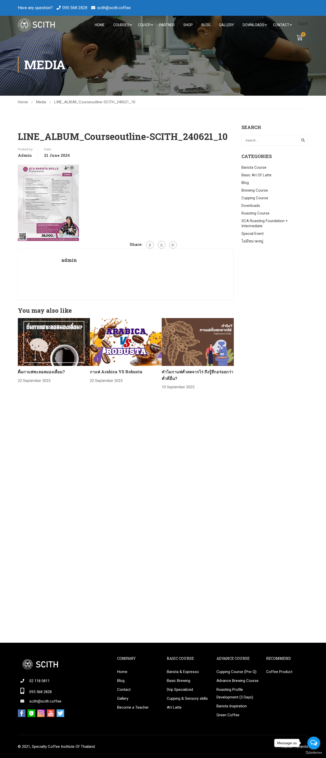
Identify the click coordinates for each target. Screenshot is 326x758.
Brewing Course (254, 190)
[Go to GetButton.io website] (314, 752)
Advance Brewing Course (237, 680)
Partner (167, 25)
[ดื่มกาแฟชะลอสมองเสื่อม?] (54, 341)
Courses (121, 25)
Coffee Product (279, 671)
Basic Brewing (178, 680)
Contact (281, 25)
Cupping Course (254, 198)
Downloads (253, 25)
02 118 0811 (39, 681)
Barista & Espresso (183, 671)
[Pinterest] (173, 245)
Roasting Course (255, 213)
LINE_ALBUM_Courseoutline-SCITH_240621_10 (94, 102)
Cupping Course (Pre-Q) (236, 671)
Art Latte (174, 707)
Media (41, 102)
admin (25, 155)
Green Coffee (227, 715)
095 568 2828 (74, 7)
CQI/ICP (144, 25)
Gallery (226, 25)
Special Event (252, 233)
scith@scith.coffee (114, 7)
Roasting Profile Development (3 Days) (234, 693)
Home (100, 25)
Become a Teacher (133, 707)
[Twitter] (161, 245)
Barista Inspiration (231, 706)
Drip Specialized (180, 689)
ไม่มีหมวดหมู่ (252, 241)
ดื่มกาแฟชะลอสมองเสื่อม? (41, 371)
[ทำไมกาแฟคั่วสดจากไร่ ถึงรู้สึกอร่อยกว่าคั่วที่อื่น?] (198, 341)
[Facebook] (150, 245)
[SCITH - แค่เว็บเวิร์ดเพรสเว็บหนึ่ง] (36, 24)
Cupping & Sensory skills (187, 698)
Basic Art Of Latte (256, 175)
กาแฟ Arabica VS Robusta (116, 371)
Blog (205, 25)
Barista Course (253, 167)
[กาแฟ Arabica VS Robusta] (126, 341)
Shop (188, 25)
